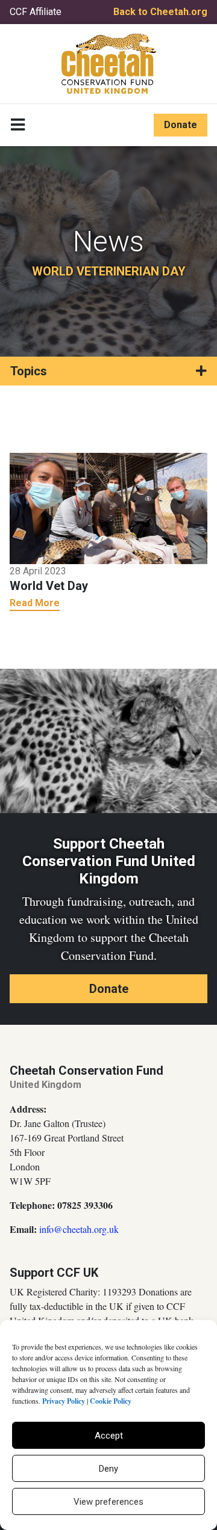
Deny (108, 1468)
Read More (35, 603)
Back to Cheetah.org (160, 11)
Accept (109, 1435)
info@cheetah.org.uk (79, 1229)
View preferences (108, 1501)
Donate (180, 125)
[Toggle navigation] (18, 125)
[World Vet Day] (108, 507)
